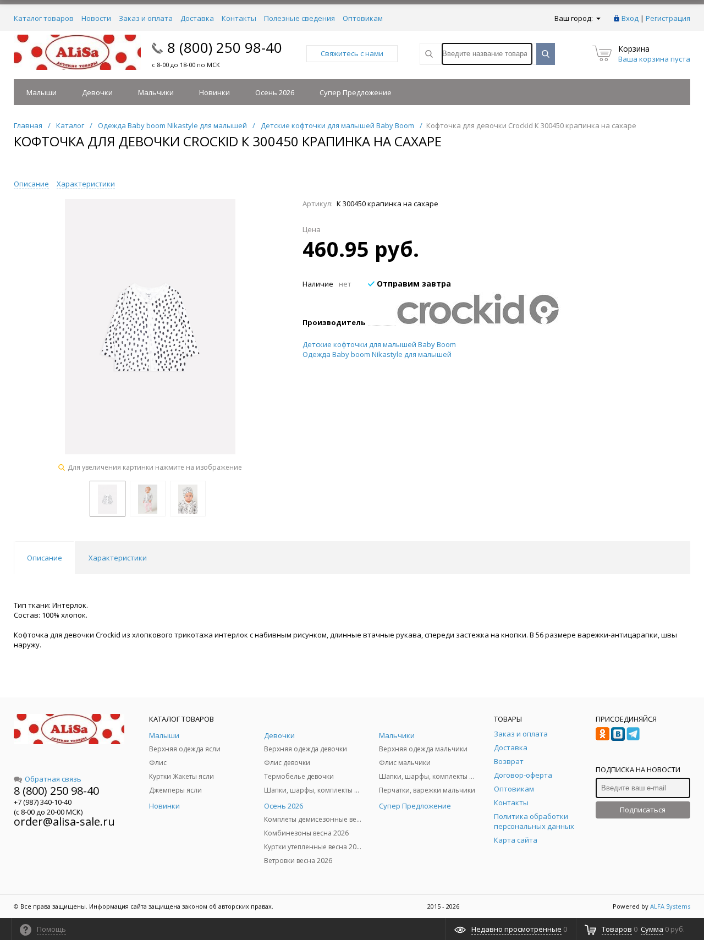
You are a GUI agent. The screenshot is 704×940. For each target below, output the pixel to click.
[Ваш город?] (598, 18)
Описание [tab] (44, 558)
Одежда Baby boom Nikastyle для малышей (377, 354)
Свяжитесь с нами (352, 53)
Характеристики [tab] (118, 558)
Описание (31, 184)
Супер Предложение (356, 92)
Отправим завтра (413, 283)
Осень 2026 (274, 92)
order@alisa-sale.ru (64, 821)
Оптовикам (363, 18)
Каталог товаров (44, 18)
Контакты (239, 18)
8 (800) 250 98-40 (224, 47)
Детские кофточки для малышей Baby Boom (379, 344)
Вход (630, 18)
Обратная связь (53, 779)
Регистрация (668, 18)
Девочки (97, 92)
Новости (96, 18)
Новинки (214, 92)
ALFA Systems (670, 906)
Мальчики (156, 92)
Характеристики (86, 184)
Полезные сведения (299, 18)
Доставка (197, 18)
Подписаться (643, 810)
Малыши (41, 92)
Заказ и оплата (146, 18)
